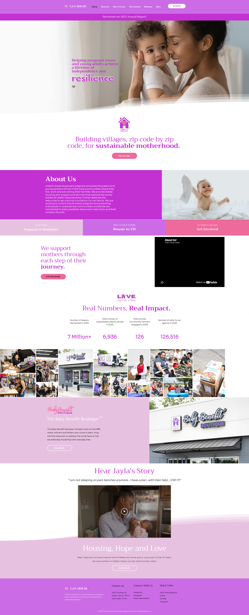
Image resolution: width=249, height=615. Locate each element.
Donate (163, 598)
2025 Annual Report (168, 593)
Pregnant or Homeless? (41, 229)
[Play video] (124, 511)
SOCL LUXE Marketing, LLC (141, 611)
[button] (105, 7)
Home (162, 596)
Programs (164, 602)
